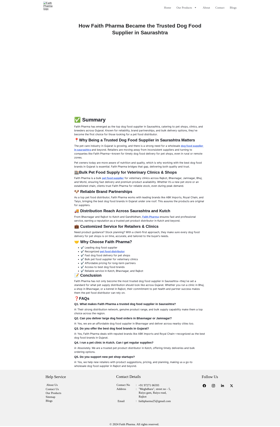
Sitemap (50, 396)
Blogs (233, 7)
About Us (52, 385)
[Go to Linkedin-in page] (224, 385)
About (206, 7)
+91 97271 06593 (148, 385)
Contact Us (52, 389)
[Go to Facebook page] (206, 385)
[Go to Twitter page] (231, 385)
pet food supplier (113, 178)
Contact (219, 7)
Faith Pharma (150, 216)
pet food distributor (112, 251)
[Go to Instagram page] (215, 385)
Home (167, 7)
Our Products (184, 7)
